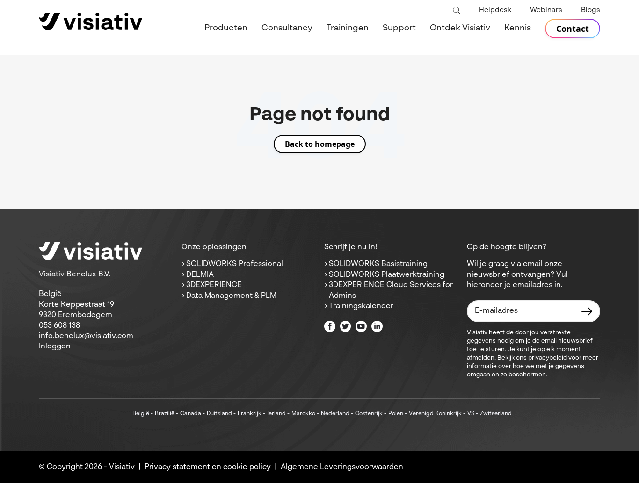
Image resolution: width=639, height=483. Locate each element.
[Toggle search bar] (456, 11)
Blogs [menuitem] (590, 10)
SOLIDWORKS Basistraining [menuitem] (378, 264)
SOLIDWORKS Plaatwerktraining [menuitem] (386, 275)
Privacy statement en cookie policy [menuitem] (208, 467)
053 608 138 (59, 326)
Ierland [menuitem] (276, 414)
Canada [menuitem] (190, 414)
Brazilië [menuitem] (164, 414)
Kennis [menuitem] (517, 28)
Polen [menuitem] (395, 414)
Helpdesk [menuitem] (495, 10)
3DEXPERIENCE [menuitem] (214, 285)
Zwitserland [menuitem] (496, 414)
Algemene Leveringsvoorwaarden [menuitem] (342, 467)
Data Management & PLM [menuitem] (231, 296)
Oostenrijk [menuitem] (369, 414)
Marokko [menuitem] (303, 414)
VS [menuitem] (470, 414)
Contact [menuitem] (572, 28)
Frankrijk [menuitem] (249, 414)
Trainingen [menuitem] (348, 28)
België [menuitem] (140, 414)
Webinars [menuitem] (546, 10)
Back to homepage (320, 144)
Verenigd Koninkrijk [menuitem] (435, 414)
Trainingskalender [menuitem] (361, 306)
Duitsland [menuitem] (219, 414)
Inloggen (55, 346)
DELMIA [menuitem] (200, 275)
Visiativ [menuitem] (122, 467)
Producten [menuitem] (225, 28)
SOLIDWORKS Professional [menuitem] (234, 264)
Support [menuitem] (399, 28)
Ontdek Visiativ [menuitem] (460, 28)
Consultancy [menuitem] (286, 28)
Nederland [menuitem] (335, 414)
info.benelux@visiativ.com (86, 336)
